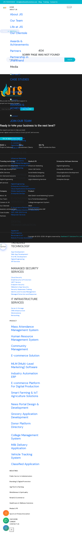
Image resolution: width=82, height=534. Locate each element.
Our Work (14, 519)
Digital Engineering (63, 166)
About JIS (13, 9)
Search (70, 60)
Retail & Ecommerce (17, 498)
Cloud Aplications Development (68, 172)
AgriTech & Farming (17, 487)
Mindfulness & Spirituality (19, 492)
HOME (12, 7)
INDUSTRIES (14, 471)
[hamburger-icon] (69, 7)
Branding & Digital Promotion (20, 481)
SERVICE (13, 127)
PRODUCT (13, 321)
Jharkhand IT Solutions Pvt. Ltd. (71, 236)
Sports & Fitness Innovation (20, 514)
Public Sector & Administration (21, 476)
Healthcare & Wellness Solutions (21, 503)
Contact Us (14, 524)
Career (12, 522)
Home (5, 31)
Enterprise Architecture (65, 169)
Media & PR (14, 508)
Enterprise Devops (63, 179)
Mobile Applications (63, 176)
